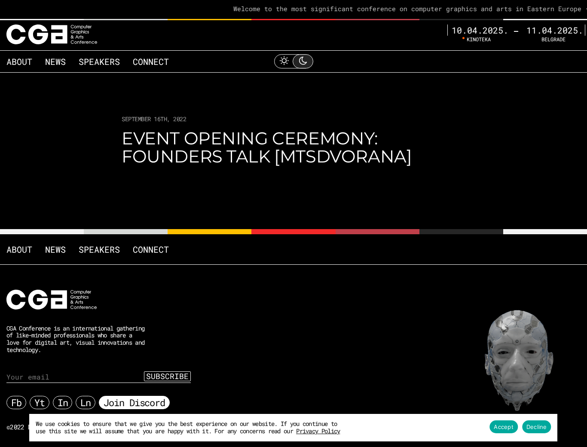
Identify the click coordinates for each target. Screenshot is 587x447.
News (55, 61)
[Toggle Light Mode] (293, 61)
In (63, 402)
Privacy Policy (318, 431)
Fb (16, 402)
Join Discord (134, 402)
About (19, 61)
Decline (536, 426)
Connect (151, 61)
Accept (504, 426)
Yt (39, 402)
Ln (85, 402)
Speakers (99, 61)
